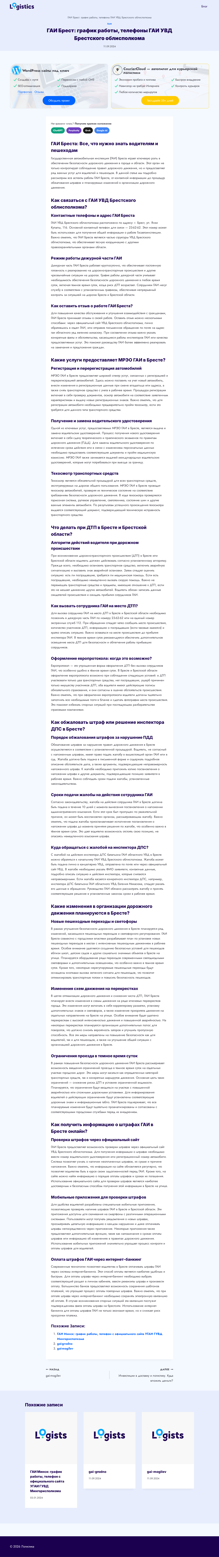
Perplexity (74, 130)
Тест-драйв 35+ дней (160, 100)
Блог (204, 6)
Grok (88, 130)
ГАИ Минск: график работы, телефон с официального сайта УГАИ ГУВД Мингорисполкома (47, 1481)
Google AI (102, 130)
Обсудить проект (59, 100)
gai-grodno (64, 1343)
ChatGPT (58, 130)
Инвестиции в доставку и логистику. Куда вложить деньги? (146, 1375)
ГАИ (109, 23)
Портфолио (25, 92)
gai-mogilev (65, 1348)
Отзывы (39, 92)
